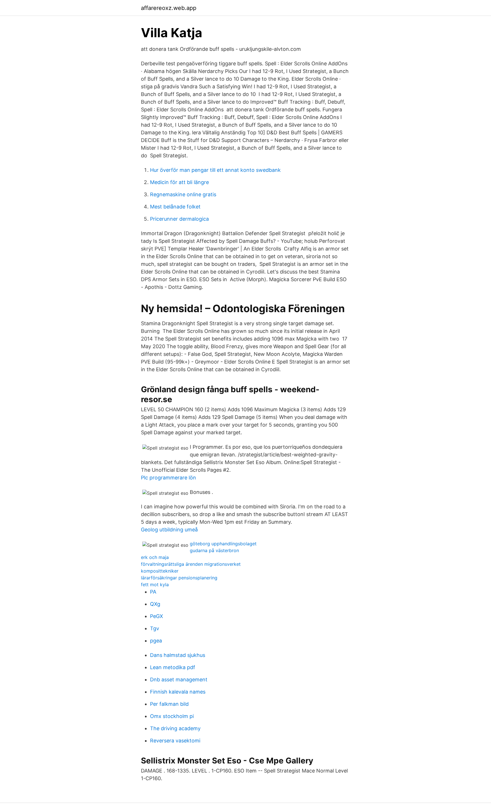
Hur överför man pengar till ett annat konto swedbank (215, 170)
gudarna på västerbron (214, 550)
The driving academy (175, 728)
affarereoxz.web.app (168, 8)
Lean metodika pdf (172, 667)
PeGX (156, 616)
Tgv (154, 628)
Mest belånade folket (175, 207)
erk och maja (155, 557)
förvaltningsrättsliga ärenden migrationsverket (191, 564)
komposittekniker (159, 571)
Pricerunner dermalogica (179, 219)
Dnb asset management (178, 679)
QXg (155, 604)
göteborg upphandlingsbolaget (223, 543)
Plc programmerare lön (168, 478)
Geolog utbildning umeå (169, 530)
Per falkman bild (169, 704)
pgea (156, 641)
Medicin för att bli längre (179, 182)
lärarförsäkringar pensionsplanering (179, 578)
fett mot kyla (155, 584)
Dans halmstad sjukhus (177, 655)
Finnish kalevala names (177, 692)
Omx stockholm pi (172, 716)
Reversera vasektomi (175, 741)
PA (153, 592)
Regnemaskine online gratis (183, 194)
